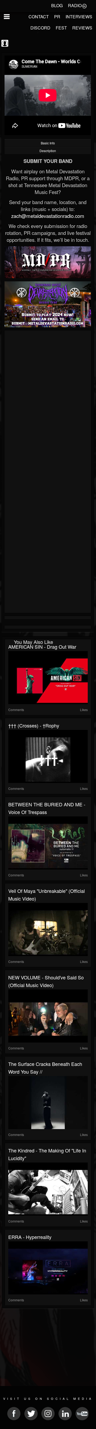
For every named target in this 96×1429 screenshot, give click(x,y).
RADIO (75, 5)
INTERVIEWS (79, 17)
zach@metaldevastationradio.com (47, 215)
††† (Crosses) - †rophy (33, 725)
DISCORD (40, 28)
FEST (61, 28)
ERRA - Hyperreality (29, 1236)
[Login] (84, 5)
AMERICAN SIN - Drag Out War (42, 646)
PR (57, 17)
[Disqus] (47, 403)
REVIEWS (82, 28)
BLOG (57, 5)
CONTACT (39, 17)
